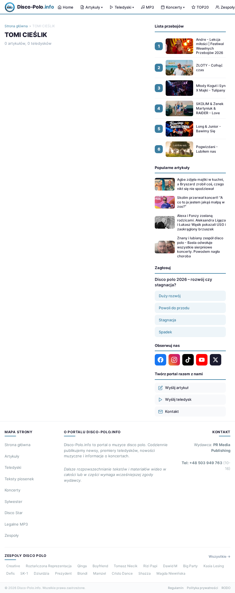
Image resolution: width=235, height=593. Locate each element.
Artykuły (94, 7)
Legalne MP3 (16, 524)
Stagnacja (167, 320)
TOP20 (203, 7)
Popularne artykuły (172, 167)
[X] (215, 359)
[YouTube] (201, 359)
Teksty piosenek (19, 479)
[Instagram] (174, 359)
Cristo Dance (122, 573)
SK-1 (24, 573)
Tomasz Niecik (126, 566)
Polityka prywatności (202, 588)
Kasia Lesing (213, 566)
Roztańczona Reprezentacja (49, 566)
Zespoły (12, 535)
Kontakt (172, 411)
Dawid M (170, 566)
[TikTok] (188, 359)
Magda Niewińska (170, 573)
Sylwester (13, 501)
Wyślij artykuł (176, 387)
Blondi (82, 573)
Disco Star (14, 512)
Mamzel (99, 573)
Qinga (82, 566)
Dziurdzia (41, 573)
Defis (10, 573)
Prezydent (63, 573)
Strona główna (16, 26)
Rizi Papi (150, 566)
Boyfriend (100, 566)
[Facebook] (160, 359)
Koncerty (175, 7)
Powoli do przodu (174, 308)
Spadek (165, 332)
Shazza (144, 573)
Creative (13, 566)
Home (68, 7)
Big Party (190, 566)
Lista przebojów (169, 26)
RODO (226, 588)
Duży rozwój (170, 295)
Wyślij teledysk (178, 399)
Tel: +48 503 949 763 (206, 465)
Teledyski (124, 7)
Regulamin (175, 588)
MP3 (150, 7)
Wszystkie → (219, 556)
